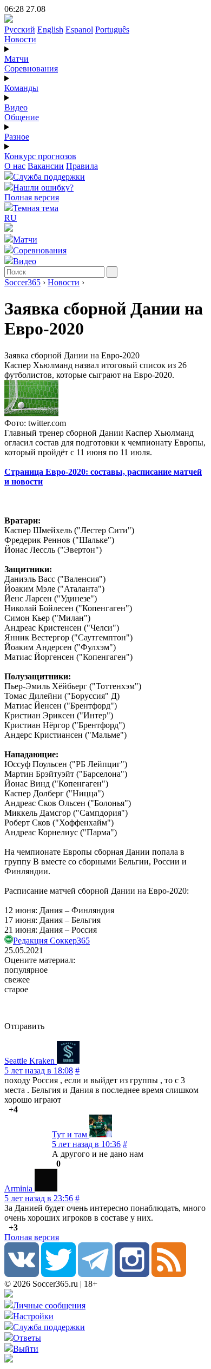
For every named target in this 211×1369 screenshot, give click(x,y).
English (50, 29)
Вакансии (46, 166)
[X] (58, 1274)
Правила (82, 166)
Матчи (16, 58)
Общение (21, 117)
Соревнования (31, 68)
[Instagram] (132, 1274)
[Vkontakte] (21, 1274)
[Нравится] (5, 1109)
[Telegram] (95, 1274)
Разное (16, 136)
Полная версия (31, 197)
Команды (21, 88)
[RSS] (168, 1274)
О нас (14, 166)
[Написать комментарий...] (105, 1008)
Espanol (79, 29)
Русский (19, 29)
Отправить (24, 1026)
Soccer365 (22, 282)
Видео (16, 107)
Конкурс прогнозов (40, 156)
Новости (20, 39)
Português (112, 29)
